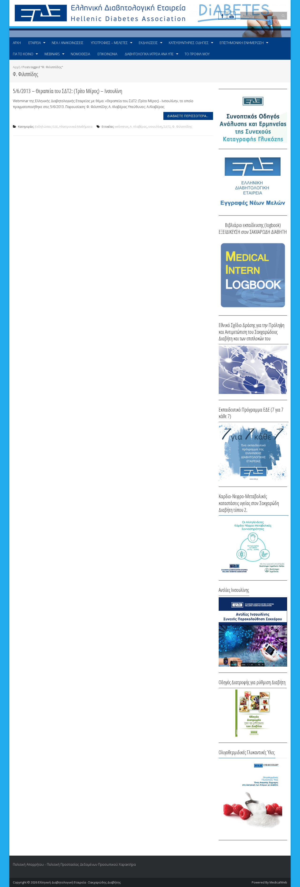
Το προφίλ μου (197, 54)
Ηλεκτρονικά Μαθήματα (75, 126)
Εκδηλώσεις (148, 43)
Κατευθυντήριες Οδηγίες (189, 43)
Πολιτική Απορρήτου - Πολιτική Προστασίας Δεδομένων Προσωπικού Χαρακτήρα (74, 864)
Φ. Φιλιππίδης (182, 126)
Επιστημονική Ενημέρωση (242, 43)
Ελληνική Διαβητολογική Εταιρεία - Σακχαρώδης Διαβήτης (79, 882)
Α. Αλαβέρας (138, 126)
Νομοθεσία (80, 54)
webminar (121, 126)
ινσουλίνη (155, 126)
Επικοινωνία (107, 54)
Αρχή (17, 43)
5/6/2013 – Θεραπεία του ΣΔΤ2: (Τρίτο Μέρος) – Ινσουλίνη (67, 91)
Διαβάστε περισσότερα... (187, 116)
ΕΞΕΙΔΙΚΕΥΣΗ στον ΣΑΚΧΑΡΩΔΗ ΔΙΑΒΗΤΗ (253, 231)
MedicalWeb (278, 882)
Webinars (52, 54)
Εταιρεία (34, 43)
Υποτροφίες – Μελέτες (109, 43)
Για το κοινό (23, 54)
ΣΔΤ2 (167, 126)
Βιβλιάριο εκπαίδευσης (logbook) (253, 224)
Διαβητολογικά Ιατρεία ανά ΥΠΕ (149, 54)
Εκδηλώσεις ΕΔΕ (46, 126)
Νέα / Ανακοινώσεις (67, 43)
